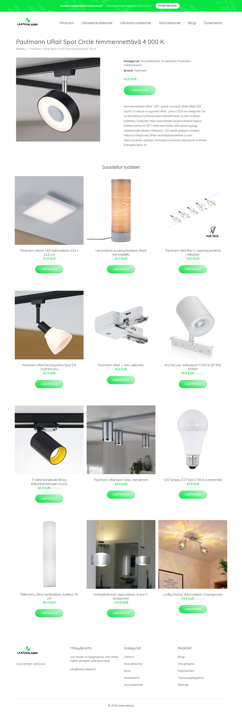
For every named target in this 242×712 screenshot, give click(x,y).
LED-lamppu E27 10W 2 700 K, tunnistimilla (193, 480)
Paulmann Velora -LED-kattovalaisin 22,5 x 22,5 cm (49, 252)
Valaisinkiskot (133, 65)
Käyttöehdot (186, 671)
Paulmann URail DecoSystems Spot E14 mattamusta (49, 367)
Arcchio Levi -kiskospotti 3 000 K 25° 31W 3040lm (193, 367)
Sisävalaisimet (170, 23)
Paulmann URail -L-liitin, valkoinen (121, 365)
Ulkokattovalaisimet (135, 23)
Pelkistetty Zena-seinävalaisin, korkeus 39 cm (49, 596)
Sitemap (183, 685)
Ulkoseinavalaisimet (96, 23)
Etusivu (20, 49)
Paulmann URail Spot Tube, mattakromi (121, 480)
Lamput (129, 657)
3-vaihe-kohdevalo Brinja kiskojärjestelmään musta (49, 482)
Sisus (127, 671)
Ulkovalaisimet (133, 685)
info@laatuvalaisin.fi (83, 669)
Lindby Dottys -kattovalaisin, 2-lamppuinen (193, 594)
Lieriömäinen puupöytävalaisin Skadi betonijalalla (121, 252)
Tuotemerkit (212, 23)
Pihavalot (66, 23)
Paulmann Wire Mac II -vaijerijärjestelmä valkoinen (192, 252)
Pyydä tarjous (168, 5)
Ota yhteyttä (186, 664)
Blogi (192, 23)
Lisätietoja (140, 90)
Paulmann (184, 61)
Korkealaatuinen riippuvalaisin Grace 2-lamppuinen (121, 596)
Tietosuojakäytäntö (191, 678)
